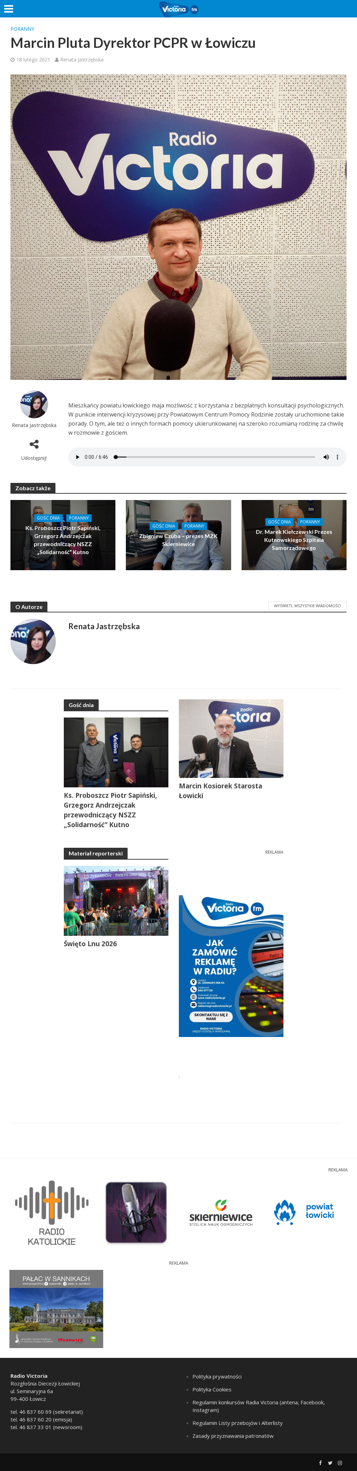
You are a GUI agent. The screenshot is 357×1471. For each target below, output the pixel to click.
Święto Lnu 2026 (90, 943)
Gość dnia (48, 518)
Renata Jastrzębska (82, 59)
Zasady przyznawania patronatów (233, 1435)
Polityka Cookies (211, 1389)
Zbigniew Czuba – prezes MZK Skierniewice (178, 539)
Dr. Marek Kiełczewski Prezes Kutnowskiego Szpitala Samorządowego (294, 539)
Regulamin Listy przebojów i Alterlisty (237, 1422)
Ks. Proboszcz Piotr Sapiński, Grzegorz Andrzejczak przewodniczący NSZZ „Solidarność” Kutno (62, 539)
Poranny (22, 28)
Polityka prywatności (217, 1376)
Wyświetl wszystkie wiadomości (307, 605)
